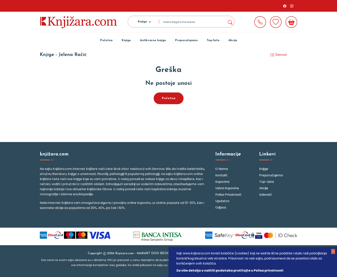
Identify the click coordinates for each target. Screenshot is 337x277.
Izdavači (265, 194)
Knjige (126, 40)
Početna (106, 40)
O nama (221, 169)
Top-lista (213, 40)
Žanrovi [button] (281, 54)
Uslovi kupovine (227, 188)
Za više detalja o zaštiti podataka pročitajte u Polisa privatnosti (229, 270)
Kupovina (222, 181)
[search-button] (230, 22)
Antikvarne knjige (153, 40)
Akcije (232, 40)
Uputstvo (222, 201)
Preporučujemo (186, 40)
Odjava (220, 207)
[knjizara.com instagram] (291, 6)
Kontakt (221, 175)
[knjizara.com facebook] (284, 6)
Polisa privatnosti (228, 194)
